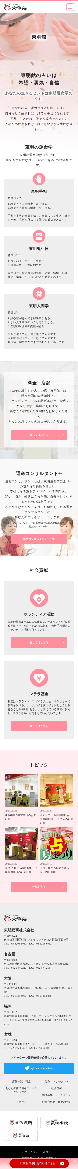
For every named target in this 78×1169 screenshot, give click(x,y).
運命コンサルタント (57, 1081)
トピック (21, 1101)
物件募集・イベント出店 (56, 1095)
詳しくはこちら (39, 434)
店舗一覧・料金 (21, 1081)
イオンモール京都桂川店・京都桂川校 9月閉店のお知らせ (56, 819)
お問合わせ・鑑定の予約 (56, 1101)
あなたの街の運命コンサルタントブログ (21, 1090)
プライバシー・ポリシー (39, 1152)
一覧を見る (39, 886)
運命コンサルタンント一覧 (39, 539)
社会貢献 (56, 1088)
